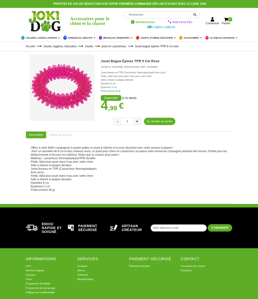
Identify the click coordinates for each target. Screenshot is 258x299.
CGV (28, 266)
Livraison (82, 266)
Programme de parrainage (40, 288)
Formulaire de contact (193, 266)
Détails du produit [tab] (60, 134)
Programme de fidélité (38, 283)
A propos (31, 274)
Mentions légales (35, 270)
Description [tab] (36, 134)
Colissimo (82, 274)
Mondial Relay (85, 279)
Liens (29, 279)
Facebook (186, 270)
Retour (81, 270)
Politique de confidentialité (40, 292)
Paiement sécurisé (139, 266)
